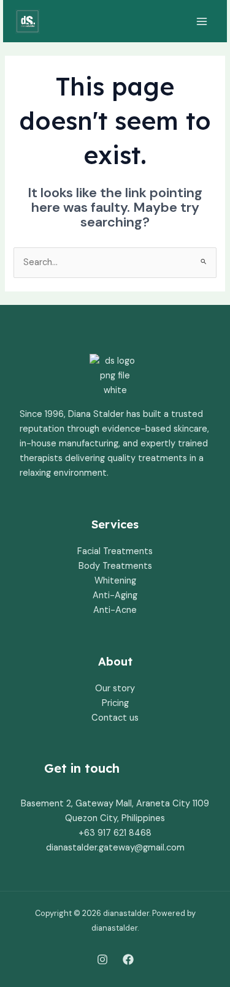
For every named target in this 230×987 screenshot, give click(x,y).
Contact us (115, 718)
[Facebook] (128, 959)
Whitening (115, 581)
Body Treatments (115, 566)
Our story (115, 688)
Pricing (115, 703)
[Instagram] (102, 959)
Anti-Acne (115, 610)
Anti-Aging (115, 595)
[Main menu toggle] (202, 21)
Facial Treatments (115, 551)
